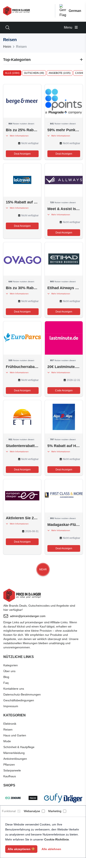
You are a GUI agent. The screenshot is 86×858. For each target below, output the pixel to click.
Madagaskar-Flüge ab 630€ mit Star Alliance (63, 525)
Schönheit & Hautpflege (18, 747)
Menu (68, 27)
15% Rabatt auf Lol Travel (22, 202)
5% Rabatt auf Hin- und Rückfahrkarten (63, 446)
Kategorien (10, 665)
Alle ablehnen (51, 849)
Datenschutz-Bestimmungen (22, 694)
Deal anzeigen (22, 153)
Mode (7, 741)
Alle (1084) (12, 73)
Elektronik (9, 723)
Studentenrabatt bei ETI (22, 446)
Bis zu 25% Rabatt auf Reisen (22, 130)
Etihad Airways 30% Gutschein (63, 288)
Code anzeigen (64, 390)
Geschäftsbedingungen (18, 700)
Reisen (8, 729)
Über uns (9, 671)
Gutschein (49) (34, 73)
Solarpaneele (12, 770)
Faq (6, 682)
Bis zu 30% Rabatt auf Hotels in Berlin (22, 288)
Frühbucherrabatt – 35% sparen (22, 367)
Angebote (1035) (60, 73)
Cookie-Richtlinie (56, 839)
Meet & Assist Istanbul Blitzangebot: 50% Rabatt (63, 209)
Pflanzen (9, 764)
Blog (6, 677)
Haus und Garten (14, 735)
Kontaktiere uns (13, 688)
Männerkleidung (14, 753)
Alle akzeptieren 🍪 (21, 849)
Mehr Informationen (18, 136)
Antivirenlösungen (15, 758)
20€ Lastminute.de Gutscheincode (63, 367)
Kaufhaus (9, 776)
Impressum (10, 706)
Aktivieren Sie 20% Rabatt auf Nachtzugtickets (22, 518)
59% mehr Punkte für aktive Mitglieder (63, 130)
